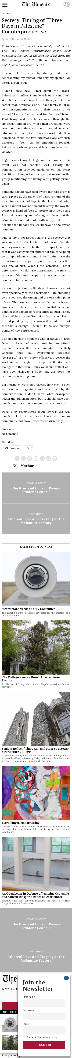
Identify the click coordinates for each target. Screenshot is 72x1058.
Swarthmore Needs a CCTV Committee (28, 608)
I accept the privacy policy (41, 1037)
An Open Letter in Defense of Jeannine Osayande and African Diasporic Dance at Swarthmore (35, 895)
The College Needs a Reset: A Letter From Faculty (31, 679)
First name (29, 996)
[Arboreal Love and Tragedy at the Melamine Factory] (36, 518)
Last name (28, 1010)
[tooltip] (17, 458)
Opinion (6, 13)
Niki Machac (26, 39)
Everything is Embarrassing (20, 822)
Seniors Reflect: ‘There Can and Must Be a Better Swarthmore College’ (35, 750)
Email (26, 1023)
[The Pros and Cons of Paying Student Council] (36, 487)
